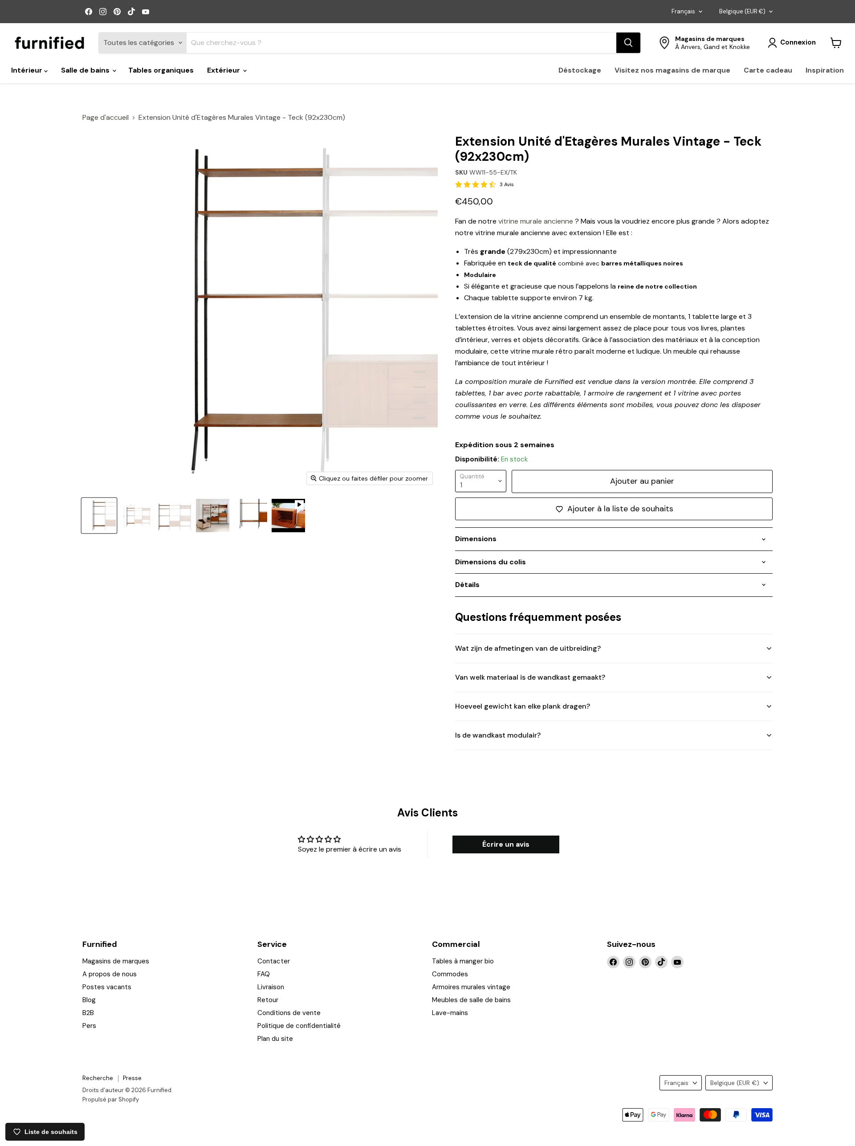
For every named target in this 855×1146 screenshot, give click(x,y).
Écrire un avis (505, 844)
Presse (132, 1078)
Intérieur (27, 70)
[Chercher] (628, 43)
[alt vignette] (212, 515)
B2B (88, 1012)
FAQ (263, 974)
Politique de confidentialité (299, 1025)
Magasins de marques (115, 961)
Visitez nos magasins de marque (672, 70)
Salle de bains (86, 70)
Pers (89, 1025)
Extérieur (224, 70)
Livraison (270, 987)
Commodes (450, 974)
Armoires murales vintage (471, 987)
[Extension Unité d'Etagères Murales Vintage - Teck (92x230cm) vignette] (99, 515)
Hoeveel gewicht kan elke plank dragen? (522, 706)
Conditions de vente (289, 1012)
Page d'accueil (105, 118)
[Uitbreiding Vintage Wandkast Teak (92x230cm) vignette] (250, 515)
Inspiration (825, 70)
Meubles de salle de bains (471, 999)
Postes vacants (106, 987)
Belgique (742, 11)
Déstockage (579, 70)
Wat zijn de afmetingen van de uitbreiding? (528, 648)
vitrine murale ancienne (535, 221)
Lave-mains (450, 1012)
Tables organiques (161, 70)
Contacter (273, 961)
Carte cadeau (768, 70)
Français (683, 11)
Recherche (97, 1078)
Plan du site (275, 1038)
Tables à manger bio (463, 961)
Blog (89, 999)
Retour (267, 999)
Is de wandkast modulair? (498, 735)
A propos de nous (109, 974)
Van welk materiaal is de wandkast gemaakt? (530, 677)
